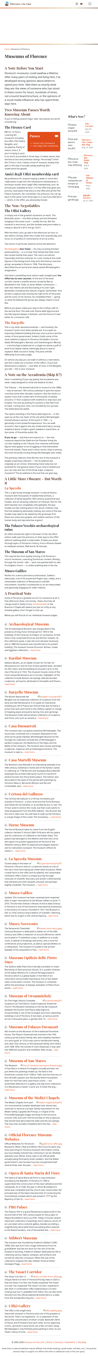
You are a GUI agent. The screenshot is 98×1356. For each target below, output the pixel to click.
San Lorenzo (89, 124)
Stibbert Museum (23, 1238)
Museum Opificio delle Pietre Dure (31, 959)
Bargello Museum (23, 692)
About (49, 1342)
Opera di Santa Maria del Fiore (34, 1173)
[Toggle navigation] (89, 3)
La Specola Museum (25, 858)
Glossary (58, 1342)
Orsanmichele (39, 604)
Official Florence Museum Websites (28, 1136)
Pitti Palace (18, 1207)
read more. (35, 650)
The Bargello (14, 323)
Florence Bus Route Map (88, 159)
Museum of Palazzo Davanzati (33, 1026)
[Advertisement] (49, 26)
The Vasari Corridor (25, 1271)
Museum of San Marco (27, 1060)
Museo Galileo (20, 892)
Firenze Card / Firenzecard (44, 143)
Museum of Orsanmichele (30, 995)
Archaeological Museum (29, 624)
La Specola (13, 488)
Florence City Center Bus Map (87, 142)
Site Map (82, 1342)
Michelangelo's (12, 249)
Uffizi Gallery (20, 1305)
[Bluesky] (81, 4)
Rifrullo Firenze (87, 196)
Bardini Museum (22, 658)
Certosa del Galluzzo (26, 794)
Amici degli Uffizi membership (45, 146)
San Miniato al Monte (89, 179)
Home (7, 49)
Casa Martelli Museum (27, 760)
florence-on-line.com (34, 1342)
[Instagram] (77, 4)
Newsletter (70, 1342)
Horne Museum (21, 824)
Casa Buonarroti (22, 726)
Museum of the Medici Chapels (34, 1097)
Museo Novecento (23, 923)
